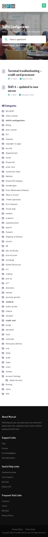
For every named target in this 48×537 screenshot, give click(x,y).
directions (10, 288)
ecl (7, 269)
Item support (7, 477)
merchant (10, 330)
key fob (9, 148)
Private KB (10, 162)
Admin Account (16, 380)
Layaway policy (12, 223)
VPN (7, 394)
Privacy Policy (7, 515)
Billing (8, 125)
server (8, 157)
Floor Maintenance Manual (17, 190)
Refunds (5, 482)
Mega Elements (22, 45)
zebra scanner (12, 116)
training (9, 274)
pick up (9, 278)
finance (9, 311)
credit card (10, 320)
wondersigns (11, 185)
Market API (6, 486)
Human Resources (13, 264)
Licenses (5, 501)
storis (8, 367)
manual (9, 292)
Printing (9, 384)
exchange (10, 260)
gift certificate (12, 250)
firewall (9, 232)
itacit (8, 334)
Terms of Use (30, 529)
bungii (8, 325)
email (8, 353)
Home (4, 31)
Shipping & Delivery (14, 236)
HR (7, 246)
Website (9, 176)
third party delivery (14, 343)
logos (8, 362)
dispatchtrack (12, 153)
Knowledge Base (16, 31)
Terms (4, 506)
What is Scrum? (12, 195)
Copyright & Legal (13, 143)
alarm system (11, 306)
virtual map (10, 209)
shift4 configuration (15, 120)
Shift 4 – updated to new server (23, 89)
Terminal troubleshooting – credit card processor (25, 73)
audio (8, 357)
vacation (9, 316)
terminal (9, 302)
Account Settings (13, 376)
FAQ (3, 443)
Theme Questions (13, 199)
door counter (11, 130)
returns (9, 241)
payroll (9, 227)
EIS (7, 134)
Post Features (12, 204)
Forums (5, 448)
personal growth (13, 297)
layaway (9, 139)
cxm (7, 348)
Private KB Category (14, 181)
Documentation (8, 458)
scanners (9, 218)
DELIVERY (10, 111)
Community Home (9, 472)
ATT (7, 283)
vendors (9, 213)
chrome (9, 371)
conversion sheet (13, 171)
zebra (8, 389)
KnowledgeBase (9, 453)
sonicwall (10, 339)
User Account (11, 255)
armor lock (10, 167)
